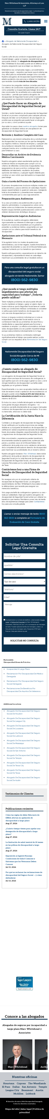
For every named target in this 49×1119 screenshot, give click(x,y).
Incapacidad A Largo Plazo (18, 669)
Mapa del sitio (12, 1109)
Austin (39, 1090)
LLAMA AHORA (33, 21)
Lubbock (30, 1093)
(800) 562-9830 (24, 280)
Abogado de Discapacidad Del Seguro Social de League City (23, 719)
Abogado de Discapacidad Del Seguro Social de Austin (23, 778)
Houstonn (8, 1083)
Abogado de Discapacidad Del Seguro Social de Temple (23, 756)
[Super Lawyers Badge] (24, 984)
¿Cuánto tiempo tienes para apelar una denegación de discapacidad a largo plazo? (23, 831)
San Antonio (29, 1087)
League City (12, 1090)
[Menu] (45, 21)
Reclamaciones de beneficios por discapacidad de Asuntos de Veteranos (23, 689)
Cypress (21, 1083)
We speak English (24, 33)
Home (2, 41)
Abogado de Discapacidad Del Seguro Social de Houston (23, 712)
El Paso (6, 1087)
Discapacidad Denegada (34, 1101)
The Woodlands (37, 1083)
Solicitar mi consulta (24, 641)
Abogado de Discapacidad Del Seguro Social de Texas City (23, 764)
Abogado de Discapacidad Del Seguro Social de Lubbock (23, 734)
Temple (43, 1087)
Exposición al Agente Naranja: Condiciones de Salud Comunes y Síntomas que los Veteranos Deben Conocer (21, 860)
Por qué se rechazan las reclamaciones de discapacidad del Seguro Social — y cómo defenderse (24, 875)
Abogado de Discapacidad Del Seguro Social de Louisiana (23, 727)
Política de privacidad (18, 622)
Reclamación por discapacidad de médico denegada (25, 675)
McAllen (18, 1093)
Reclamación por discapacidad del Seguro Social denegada (25, 682)
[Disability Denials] (7, 21)
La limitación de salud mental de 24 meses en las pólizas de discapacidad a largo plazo (24, 845)
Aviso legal (26, 1109)
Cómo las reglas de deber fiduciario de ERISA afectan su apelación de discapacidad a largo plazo (22, 818)
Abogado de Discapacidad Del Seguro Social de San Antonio (23, 749)
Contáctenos (39, 502)
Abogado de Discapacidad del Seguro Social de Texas (23, 771)
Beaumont (27, 1090)
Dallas (16, 1087)
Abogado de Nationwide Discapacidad (21, 41)
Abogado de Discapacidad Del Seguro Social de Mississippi (23, 742)
